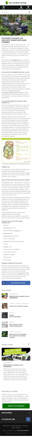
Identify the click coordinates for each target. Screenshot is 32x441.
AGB (14, 427)
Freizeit (18, 303)
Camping (12, 303)
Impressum (25, 425)
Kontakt (18, 427)
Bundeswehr (13, 294)
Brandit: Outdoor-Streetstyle (15, 315)
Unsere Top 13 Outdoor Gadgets (18, 306)
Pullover (17, 230)
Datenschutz (6, 425)
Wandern (25, 303)
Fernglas (5, 246)
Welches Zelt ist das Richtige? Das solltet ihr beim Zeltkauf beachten (18, 336)
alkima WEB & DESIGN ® (23, 430)
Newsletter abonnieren (16, 406)
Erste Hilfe (6, 241)
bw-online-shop (21, 273)
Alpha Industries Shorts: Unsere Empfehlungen (16, 325)
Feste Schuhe (7, 228)
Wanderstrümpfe (7, 233)
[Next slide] (28, 344)
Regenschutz (6, 236)
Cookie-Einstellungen (16, 425)
